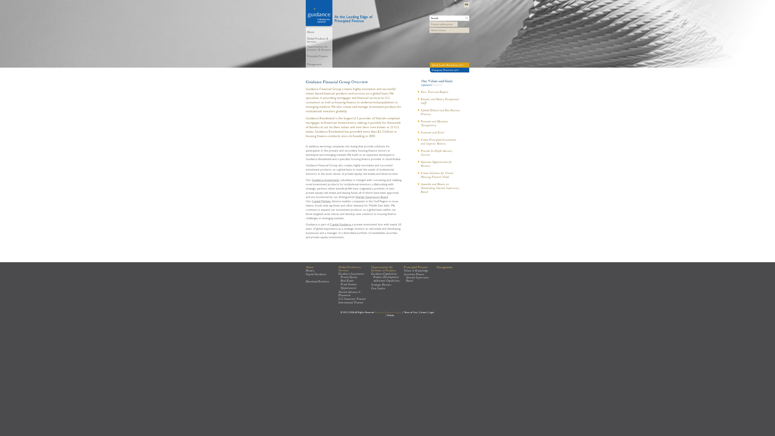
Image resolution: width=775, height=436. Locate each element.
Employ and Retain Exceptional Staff (440, 101)
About (309, 267)
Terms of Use (410, 312)
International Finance (350, 302)
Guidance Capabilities (384, 274)
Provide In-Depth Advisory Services (437, 152)
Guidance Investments (325, 180)
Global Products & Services (349, 269)
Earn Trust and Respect (434, 92)
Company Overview (445, 70)
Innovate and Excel (432, 132)
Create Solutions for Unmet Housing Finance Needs (437, 175)
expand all (426, 85)
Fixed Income (349, 284)
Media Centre (438, 30)
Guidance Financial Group (388, 312)
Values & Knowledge (416, 270)
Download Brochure (317, 281)
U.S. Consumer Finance (352, 299)
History (310, 270)
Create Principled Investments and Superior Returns (438, 141)
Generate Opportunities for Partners (436, 164)
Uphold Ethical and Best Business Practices (440, 112)
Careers (423, 312)
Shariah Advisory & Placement (349, 293)
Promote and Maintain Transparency (434, 123)
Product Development (386, 277)
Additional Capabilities (386, 280)
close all (438, 85)
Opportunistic (349, 288)
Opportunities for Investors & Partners (383, 269)
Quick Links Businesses (448, 65)
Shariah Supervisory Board (371, 197)
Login (431, 312)
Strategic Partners (381, 284)
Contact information (442, 24)
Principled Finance (416, 267)
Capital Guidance (340, 224)
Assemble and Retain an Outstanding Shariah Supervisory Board (440, 188)
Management (444, 267)
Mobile (390, 315)
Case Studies (378, 288)
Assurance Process (414, 274)
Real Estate (347, 280)
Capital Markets (321, 201)
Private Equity (349, 277)
